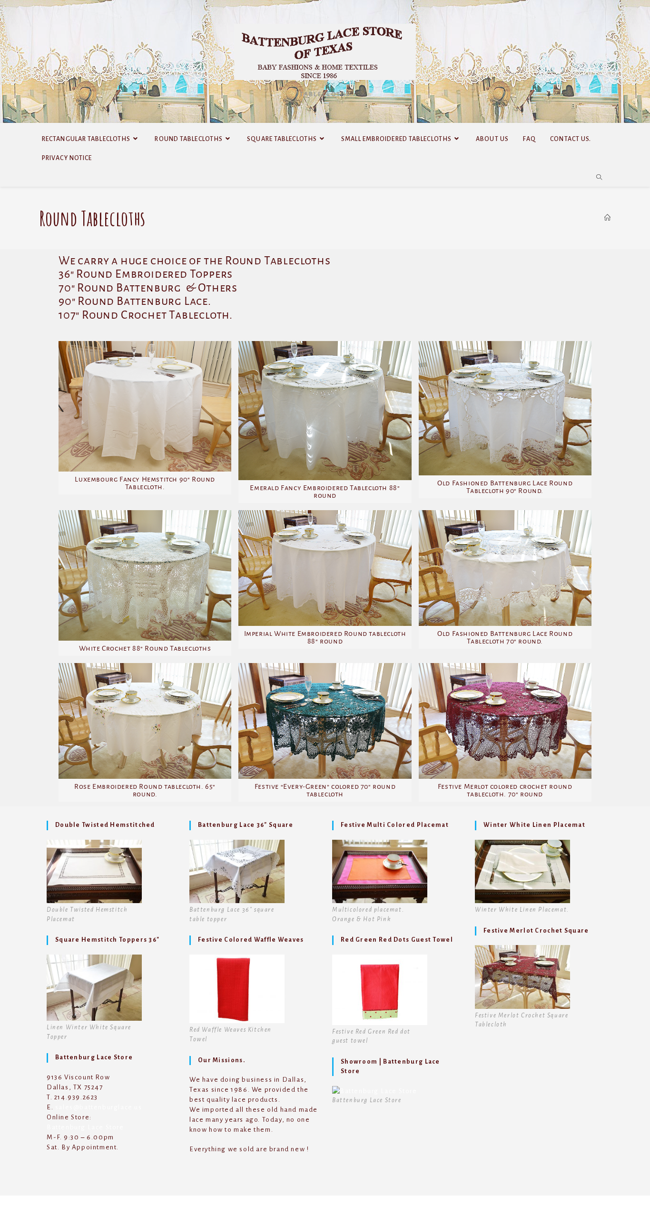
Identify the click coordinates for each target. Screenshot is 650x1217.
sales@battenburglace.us (98, 1107)
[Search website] (599, 177)
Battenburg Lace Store (85, 1127)
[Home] (607, 217)
